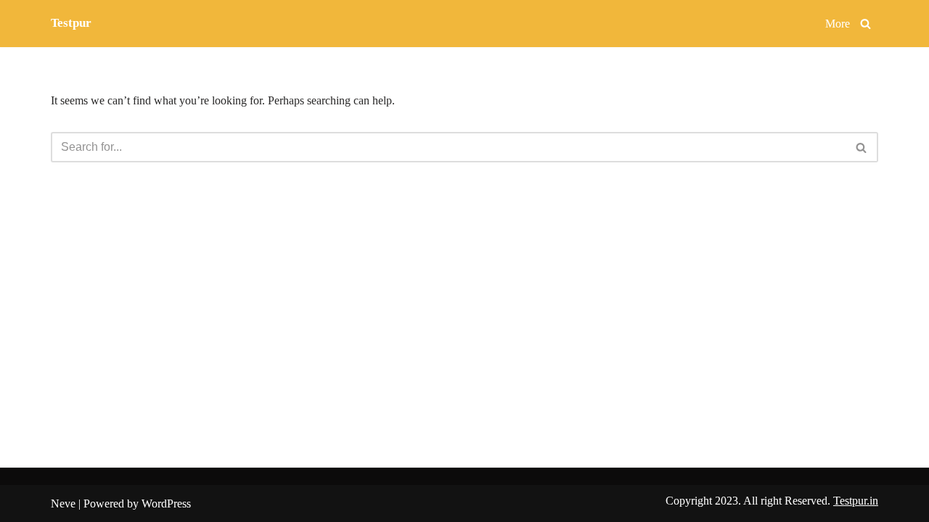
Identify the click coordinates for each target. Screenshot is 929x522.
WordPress (166, 503)
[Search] (865, 23)
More (837, 23)
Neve (63, 503)
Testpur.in (855, 500)
